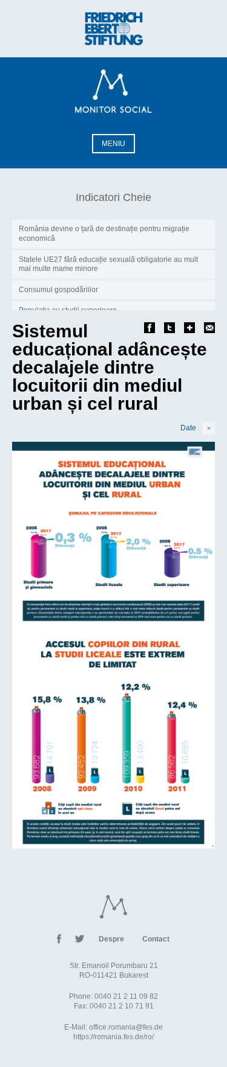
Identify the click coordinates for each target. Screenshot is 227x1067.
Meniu (113, 143)
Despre (111, 939)
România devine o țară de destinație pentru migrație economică (104, 234)
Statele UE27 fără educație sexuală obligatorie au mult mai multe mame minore (108, 264)
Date (195, 428)
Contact (155, 939)
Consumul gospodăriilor (58, 289)
